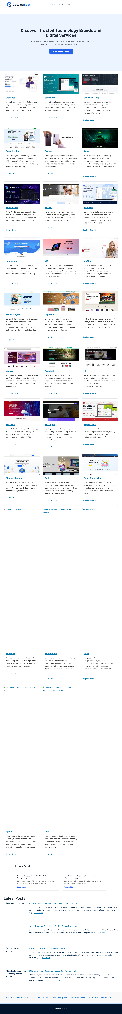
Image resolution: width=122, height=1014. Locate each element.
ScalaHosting (13, 151)
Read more (38, 913)
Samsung (49, 151)
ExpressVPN (90, 424)
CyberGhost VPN (92, 478)
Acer (47, 831)
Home (53, 4)
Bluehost (10, 653)
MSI (47, 261)
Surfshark (50, 97)
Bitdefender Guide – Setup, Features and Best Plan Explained (52, 971)
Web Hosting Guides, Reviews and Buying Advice (72, 998)
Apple (9, 831)
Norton (48, 207)
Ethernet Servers (14, 478)
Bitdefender (51, 653)
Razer (86, 151)
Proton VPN (12, 207)
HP (85, 371)
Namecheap (12, 261)
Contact (19, 998)
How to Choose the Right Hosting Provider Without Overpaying (53, 926)
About (69, 4)
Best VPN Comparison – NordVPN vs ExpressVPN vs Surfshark (53, 903)
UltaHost (10, 97)
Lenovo (9, 371)
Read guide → (22, 887)
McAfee (88, 261)
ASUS (86, 653)
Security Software (104, 998)
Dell (47, 478)
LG (85, 314)
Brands (61, 4)
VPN (94, 998)
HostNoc (10, 424)
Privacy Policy (9, 998)
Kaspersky (50, 371)
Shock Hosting (91, 97)
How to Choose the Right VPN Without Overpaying (48, 948)
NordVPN (88, 207)
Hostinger (50, 424)
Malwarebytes (13, 314)
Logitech (49, 314)
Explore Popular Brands (61, 51)
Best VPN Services (44, 998)
